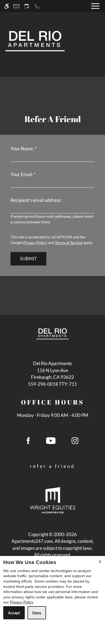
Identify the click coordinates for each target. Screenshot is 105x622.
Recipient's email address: (35, 200)
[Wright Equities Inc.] (52, 500)
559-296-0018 (52, 384)
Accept (14, 612)
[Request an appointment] (26, 6)
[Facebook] (28, 443)
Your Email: (23, 174)
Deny (36, 612)
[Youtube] (50, 443)
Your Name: (23, 148)
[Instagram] (75, 443)
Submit (28, 258)
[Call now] (37, 6)
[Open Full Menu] (95, 6)
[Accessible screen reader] (6, 6)
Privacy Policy (35, 242)
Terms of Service (68, 242)
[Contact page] (16, 6)
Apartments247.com (32, 541)
